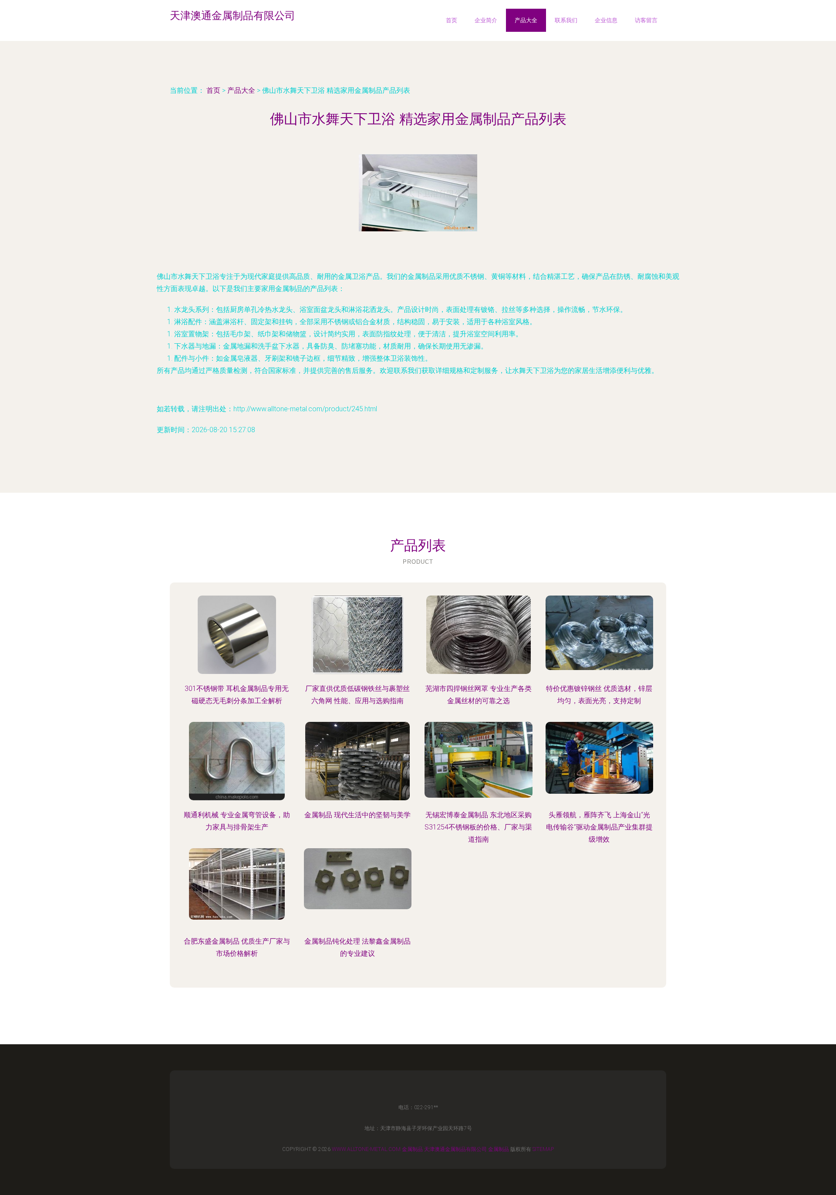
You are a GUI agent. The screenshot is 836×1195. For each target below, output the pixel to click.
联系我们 (566, 20)
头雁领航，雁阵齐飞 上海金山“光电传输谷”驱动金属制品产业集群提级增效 (599, 827)
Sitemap (543, 1149)
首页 (451, 20)
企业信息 (606, 20)
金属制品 (412, 1149)
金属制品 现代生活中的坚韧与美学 (357, 815)
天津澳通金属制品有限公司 (455, 1149)
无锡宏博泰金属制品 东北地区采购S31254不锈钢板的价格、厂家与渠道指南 (478, 827)
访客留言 (646, 20)
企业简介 (486, 20)
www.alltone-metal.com (366, 1149)
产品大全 (526, 20)
